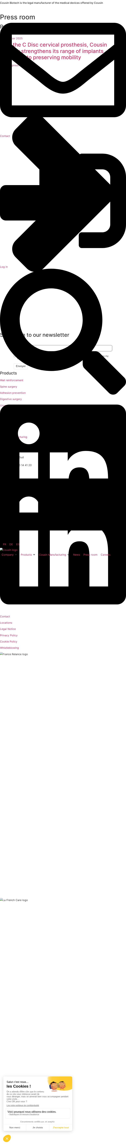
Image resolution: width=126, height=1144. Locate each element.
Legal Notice (8, 629)
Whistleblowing (9, 647)
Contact (5, 616)
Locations (6, 622)
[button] (9, 554)
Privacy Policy (9, 635)
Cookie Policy (8, 641)
